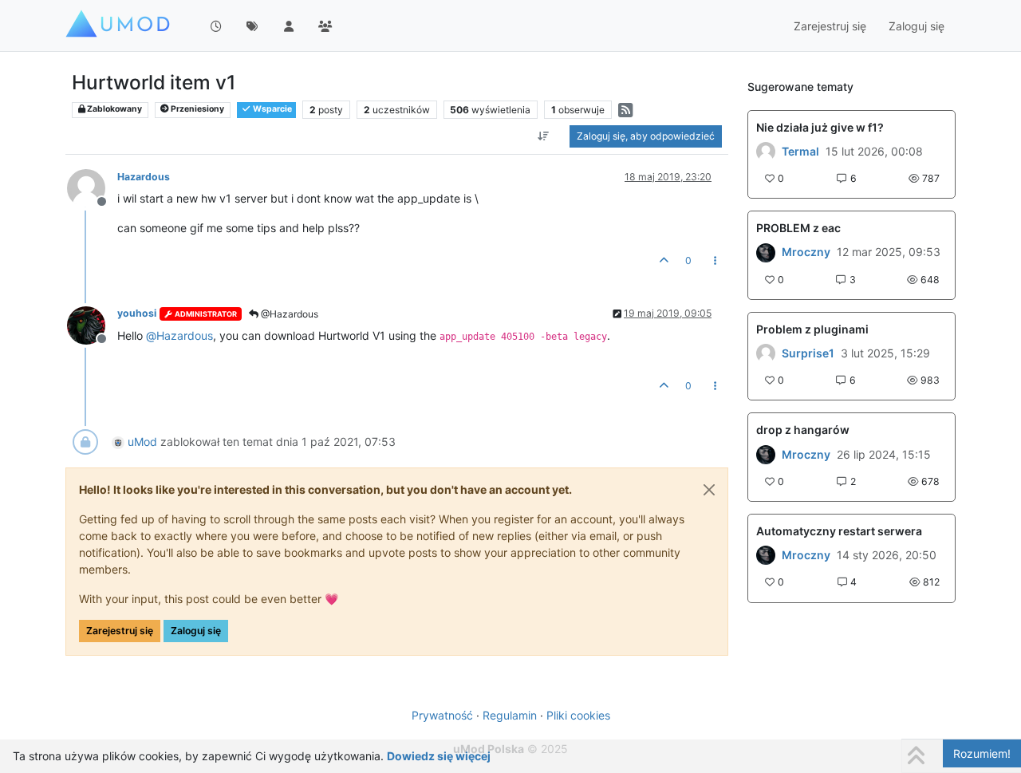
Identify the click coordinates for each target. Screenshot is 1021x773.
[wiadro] (765, 453)
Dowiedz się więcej (439, 756)
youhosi (136, 313)
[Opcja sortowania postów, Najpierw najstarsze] (543, 136)
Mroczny (806, 252)
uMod (142, 441)
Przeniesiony (196, 109)
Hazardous (143, 177)
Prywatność (442, 715)
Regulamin (510, 715)
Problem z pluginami (812, 329)
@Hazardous (288, 314)
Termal (800, 151)
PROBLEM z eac (798, 228)
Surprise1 (808, 353)
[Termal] (765, 151)
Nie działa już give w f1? (820, 127)
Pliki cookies (578, 715)
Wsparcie (271, 109)
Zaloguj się (196, 631)
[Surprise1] (765, 353)
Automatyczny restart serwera (839, 531)
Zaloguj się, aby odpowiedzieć (646, 136)
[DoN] (765, 555)
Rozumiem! (982, 753)
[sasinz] (765, 252)
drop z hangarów (803, 429)
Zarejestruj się (119, 631)
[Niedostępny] (92, 187)
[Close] (709, 489)
